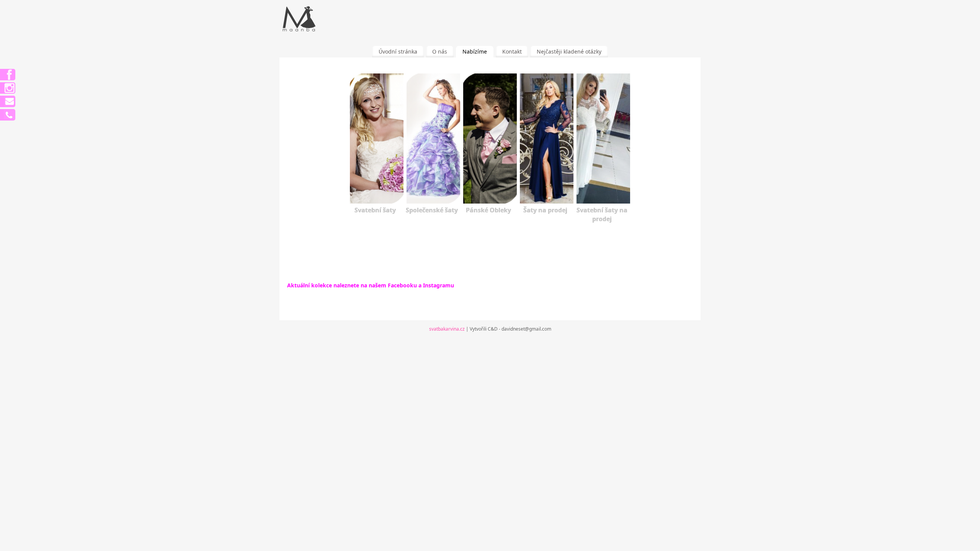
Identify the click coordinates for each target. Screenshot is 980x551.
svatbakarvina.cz (447, 329)
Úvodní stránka (398, 51)
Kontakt (512, 51)
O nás (439, 51)
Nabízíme (474, 51)
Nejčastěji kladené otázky (569, 51)
